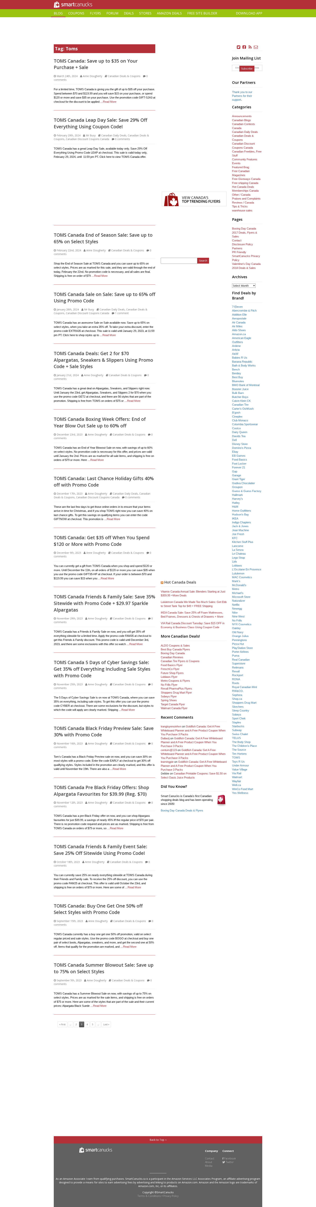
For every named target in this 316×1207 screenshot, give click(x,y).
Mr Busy (91, 135)
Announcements (242, 116)
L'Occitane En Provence (246, 569)
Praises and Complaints (246, 198)
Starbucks (238, 726)
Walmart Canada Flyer (174, 708)
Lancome (237, 545)
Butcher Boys (240, 396)
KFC (235, 538)
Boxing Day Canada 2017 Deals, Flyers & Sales (244, 232)
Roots (235, 683)
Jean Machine (240, 530)
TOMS (236, 757)
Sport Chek (239, 718)
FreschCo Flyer (170, 668)
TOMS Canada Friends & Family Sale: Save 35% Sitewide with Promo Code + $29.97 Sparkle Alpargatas (104, 603)
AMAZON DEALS (169, 13)
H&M (235, 506)
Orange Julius (240, 636)
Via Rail (236, 773)
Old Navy (237, 632)
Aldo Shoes (239, 330)
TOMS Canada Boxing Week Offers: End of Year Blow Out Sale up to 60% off (100, 422)
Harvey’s (237, 498)
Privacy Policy (170, 1196)
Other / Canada (241, 194)
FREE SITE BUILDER (202, 13)
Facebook (229, 1158)
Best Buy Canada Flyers (175, 649)
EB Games (238, 455)
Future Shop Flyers (172, 673)
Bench (236, 369)
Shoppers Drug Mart (244, 702)
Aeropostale (239, 318)
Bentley (236, 373)
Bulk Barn (238, 392)
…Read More (108, 101)
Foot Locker (239, 463)
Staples (236, 722)
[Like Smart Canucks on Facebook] (244, 47)
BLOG (58, 13)
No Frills (237, 620)
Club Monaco (240, 420)
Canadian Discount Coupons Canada (87, 139)
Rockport (237, 675)
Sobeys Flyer (169, 696)
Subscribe (247, 68)
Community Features (244, 159)
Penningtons (239, 640)
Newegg (237, 608)
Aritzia (236, 349)
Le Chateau (239, 553)
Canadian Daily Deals (113, 135)
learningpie (167, 761)
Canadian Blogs (241, 120)
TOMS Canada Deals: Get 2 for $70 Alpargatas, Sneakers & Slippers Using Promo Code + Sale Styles (103, 359)
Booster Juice (240, 389)
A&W (235, 353)
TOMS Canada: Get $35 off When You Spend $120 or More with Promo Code (102, 540)
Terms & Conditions (149, 1196)
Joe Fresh (238, 534)
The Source (239, 749)
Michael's (237, 593)
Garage (236, 475)
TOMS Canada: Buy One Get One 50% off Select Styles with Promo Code (98, 909)
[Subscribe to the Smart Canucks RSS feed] (250, 47)
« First (62, 1024)
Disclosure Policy (242, 244)
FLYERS (95, 13)
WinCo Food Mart (242, 789)
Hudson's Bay (240, 514)
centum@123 (169, 750)
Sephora (237, 694)
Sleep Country (240, 710)
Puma (235, 655)
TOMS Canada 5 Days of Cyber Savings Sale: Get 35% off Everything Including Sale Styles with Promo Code (102, 668)
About (208, 1162)
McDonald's (239, 585)
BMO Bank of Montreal (245, 385)
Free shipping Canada (245, 183)
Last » (106, 1024)
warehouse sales (242, 210)
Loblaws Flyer (169, 676)
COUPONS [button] (76, 13)
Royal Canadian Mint (244, 687)
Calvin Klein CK (241, 400)
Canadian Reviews (172, 657)
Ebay (235, 451)
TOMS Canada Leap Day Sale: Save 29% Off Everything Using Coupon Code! (100, 123)
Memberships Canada (245, 190)
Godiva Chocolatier (243, 483)
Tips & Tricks (240, 206)
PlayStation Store (242, 647)
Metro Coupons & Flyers (175, 680)
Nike (235, 612)
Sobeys (236, 714)
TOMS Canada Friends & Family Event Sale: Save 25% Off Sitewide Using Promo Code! (100, 849)
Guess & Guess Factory (246, 491)
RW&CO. (237, 690)
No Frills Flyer (169, 684)
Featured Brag (240, 167)
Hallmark (237, 494)
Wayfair (236, 781)
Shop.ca (237, 698)
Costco (236, 428)
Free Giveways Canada (246, 178)
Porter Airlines (240, 651)
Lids (234, 561)
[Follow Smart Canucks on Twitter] (238, 47)
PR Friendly (239, 252)
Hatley (236, 502)
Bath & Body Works (244, 365)
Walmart (237, 777)
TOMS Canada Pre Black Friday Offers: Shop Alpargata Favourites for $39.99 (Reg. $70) (101, 790)
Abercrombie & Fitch (244, 310)
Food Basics (239, 459)
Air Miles (237, 326)
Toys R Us (238, 761)
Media (208, 1165)
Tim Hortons (239, 753)
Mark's (236, 581)
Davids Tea (238, 436)
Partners (237, 248)
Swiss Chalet (240, 734)
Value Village (239, 769)
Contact (236, 240)
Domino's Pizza (241, 447)
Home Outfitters (241, 510)
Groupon (237, 487)
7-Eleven (237, 306)
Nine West (238, 616)
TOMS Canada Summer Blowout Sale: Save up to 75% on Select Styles (103, 968)
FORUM (112, 13)
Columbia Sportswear (245, 424)
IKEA (235, 518)
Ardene (236, 345)
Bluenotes (238, 381)
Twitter (229, 1162)
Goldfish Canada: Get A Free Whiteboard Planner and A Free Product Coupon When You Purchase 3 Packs (193, 730)
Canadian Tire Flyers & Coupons (180, 661)
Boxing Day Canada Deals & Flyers (182, 810)
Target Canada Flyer (173, 704)
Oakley (236, 628)
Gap (234, 471)
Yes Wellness (240, 792)
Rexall (236, 671)
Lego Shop (238, 557)
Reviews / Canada (243, 202)
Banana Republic (242, 361)
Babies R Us (239, 357)
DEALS (129, 13)
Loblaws (237, 565)
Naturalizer (238, 600)
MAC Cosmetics (242, 577)
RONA (236, 679)
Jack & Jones (240, 526)
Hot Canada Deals (180, 582)
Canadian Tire (240, 404)
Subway (237, 730)
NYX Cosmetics (241, 624)
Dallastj (165, 738)
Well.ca (236, 785)
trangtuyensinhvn (171, 726)
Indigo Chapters (241, 522)
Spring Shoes (169, 700)
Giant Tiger (238, 479)
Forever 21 (238, 467)
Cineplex (237, 416)
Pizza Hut (238, 643)
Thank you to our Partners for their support (242, 95)
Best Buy (237, 377)
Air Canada (238, 322)
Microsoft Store (241, 596)
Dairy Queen (239, 432)
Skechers (238, 706)
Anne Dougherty (92, 76)
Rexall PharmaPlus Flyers (176, 688)
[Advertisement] (158, 18)
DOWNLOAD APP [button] (249, 13)
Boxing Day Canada (173, 653)
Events (236, 163)
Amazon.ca (239, 334)
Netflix (236, 604)
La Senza (237, 549)
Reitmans (238, 667)
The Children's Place (244, 745)
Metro (235, 589)
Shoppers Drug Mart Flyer (176, 692)
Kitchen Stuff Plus (242, 541)
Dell (234, 440)
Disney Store (240, 444)
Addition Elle (239, 314)
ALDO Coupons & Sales (175, 645)
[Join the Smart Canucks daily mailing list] (255, 47)
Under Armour (240, 765)
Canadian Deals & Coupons (124, 76)
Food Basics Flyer (172, 665)
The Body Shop (241, 742)
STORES (145, 13)
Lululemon (238, 573)
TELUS (236, 738)
